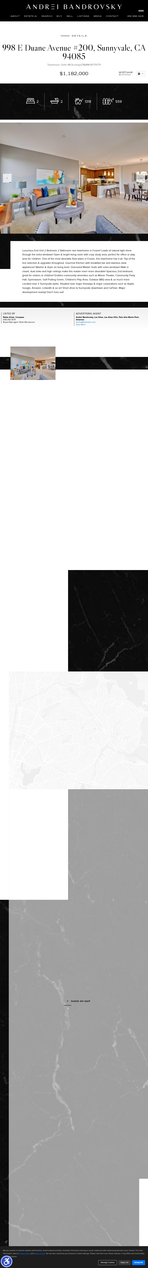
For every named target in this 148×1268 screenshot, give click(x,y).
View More (80, 324)
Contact (112, 16)
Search (46, 16)
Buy (59, 16)
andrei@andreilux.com (86, 322)
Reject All (124, 1262)
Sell (70, 16)
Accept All (138, 1262)
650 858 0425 (135, 16)
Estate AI (30, 16)
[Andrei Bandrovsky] (74, 6)
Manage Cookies (107, 1262)
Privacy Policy (24, 1253)
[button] (6, 1261)
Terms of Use (39, 1253)
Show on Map (80, 1001)
